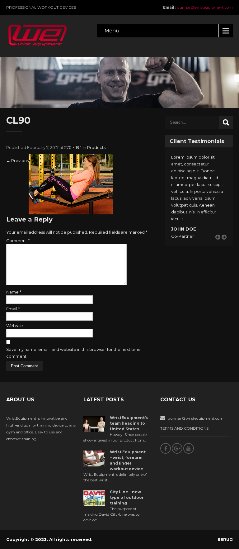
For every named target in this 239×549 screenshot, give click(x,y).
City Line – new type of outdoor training (127, 497)
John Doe (183, 229)
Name (13, 291)
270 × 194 (73, 147)
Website (14, 325)
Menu (112, 31)
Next (226, 244)
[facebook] (165, 448)
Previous (17, 160)
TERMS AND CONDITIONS (184, 428)
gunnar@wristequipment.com (205, 7)
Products (96, 147)
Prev (220, 244)
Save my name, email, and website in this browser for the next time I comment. (74, 353)
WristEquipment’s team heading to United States (129, 423)
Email (13, 308)
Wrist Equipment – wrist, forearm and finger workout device (128, 460)
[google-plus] (177, 448)
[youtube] (188, 448)
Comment (18, 240)
